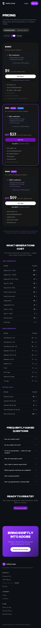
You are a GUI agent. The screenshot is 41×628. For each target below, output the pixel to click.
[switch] (13, 36)
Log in (26, 3)
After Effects (7, 579)
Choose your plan (20, 508)
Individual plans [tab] (9, 30)
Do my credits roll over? (12, 445)
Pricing (5, 586)
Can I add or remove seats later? (15, 464)
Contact (5, 598)
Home (4, 595)
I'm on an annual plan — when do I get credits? (17, 452)
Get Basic (20, 76)
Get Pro (20, 140)
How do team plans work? (13, 458)
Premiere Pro (7, 576)
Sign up (34, 3)
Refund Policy (32, 233)
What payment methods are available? (17, 470)
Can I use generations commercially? (17, 482)
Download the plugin (20, 549)
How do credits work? (12, 439)
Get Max (20, 203)
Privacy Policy (7, 611)
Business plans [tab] (23, 30)
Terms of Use (23, 233)
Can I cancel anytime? (11, 476)
